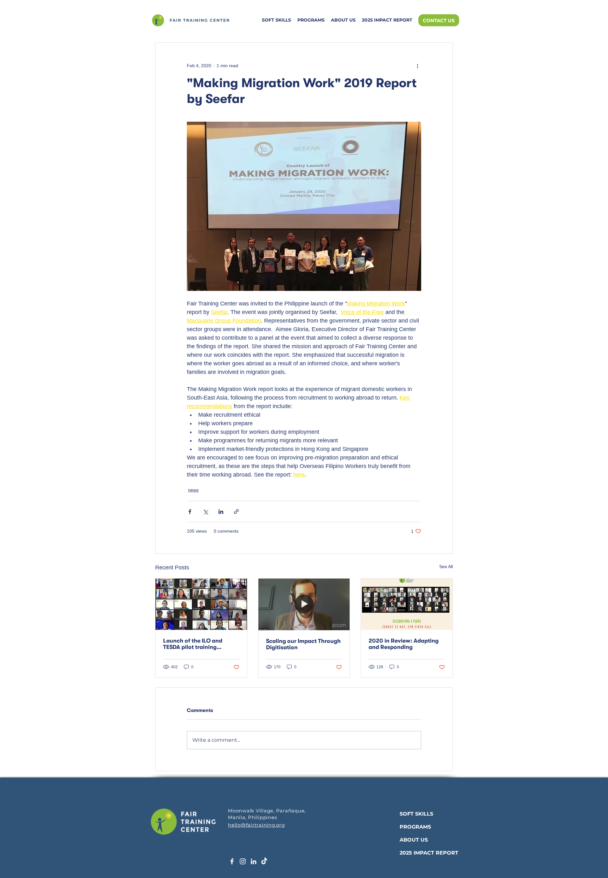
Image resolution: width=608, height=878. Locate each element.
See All (446, 566)
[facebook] (232, 861)
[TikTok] (264, 861)
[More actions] (417, 65)
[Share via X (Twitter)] (205, 512)
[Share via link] (236, 512)
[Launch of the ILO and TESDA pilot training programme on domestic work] (201, 604)
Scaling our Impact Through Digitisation (303, 644)
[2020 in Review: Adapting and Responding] (407, 604)
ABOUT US (414, 840)
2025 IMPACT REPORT (429, 853)
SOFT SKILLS (416, 814)
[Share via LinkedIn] (221, 512)
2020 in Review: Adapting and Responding (404, 644)
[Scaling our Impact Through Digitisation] (304, 604)
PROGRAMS (415, 827)
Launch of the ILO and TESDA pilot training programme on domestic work (196, 644)
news (193, 489)
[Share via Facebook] (190, 512)
